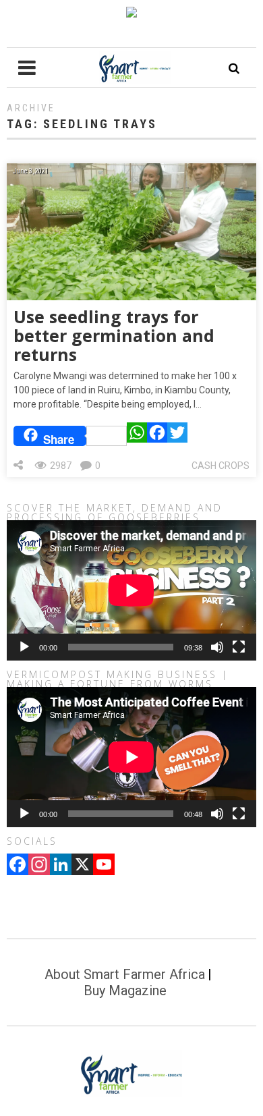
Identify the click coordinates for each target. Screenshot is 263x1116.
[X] (82, 866)
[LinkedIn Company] (60, 866)
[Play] (24, 647)
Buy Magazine (125, 990)
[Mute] (217, 647)
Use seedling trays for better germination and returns (113, 335)
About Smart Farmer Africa (125, 974)
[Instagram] (39, 866)
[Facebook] (157, 435)
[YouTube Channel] (104, 866)
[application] (131, 590)
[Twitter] (177, 435)
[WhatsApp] (137, 435)
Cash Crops (221, 465)
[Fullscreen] (238, 647)
